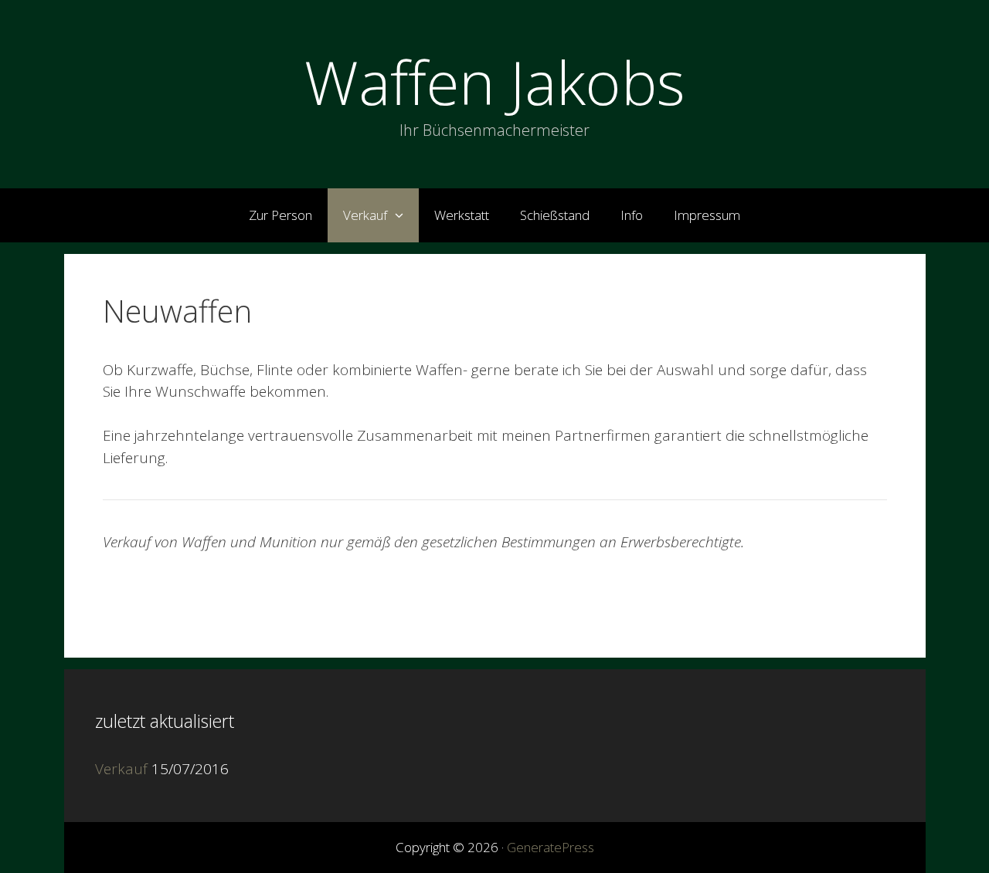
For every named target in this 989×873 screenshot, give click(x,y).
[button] (403, 215)
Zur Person (280, 215)
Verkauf (365, 215)
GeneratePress (550, 847)
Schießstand (555, 215)
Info (631, 215)
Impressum (707, 215)
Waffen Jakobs (494, 82)
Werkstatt (461, 215)
